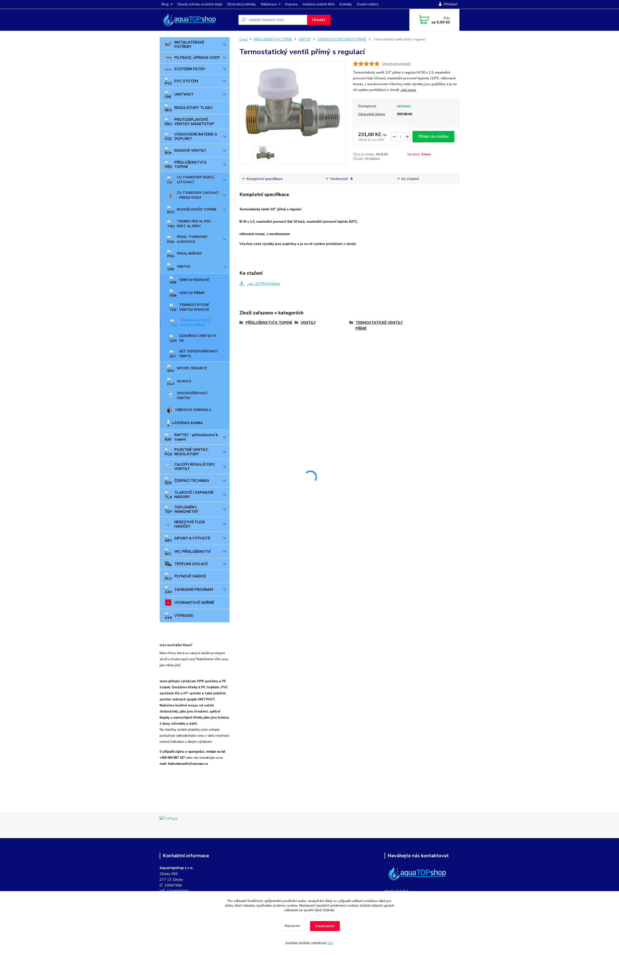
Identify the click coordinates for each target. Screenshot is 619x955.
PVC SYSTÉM (186, 81)
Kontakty (345, 4)
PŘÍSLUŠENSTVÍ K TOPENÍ (190, 164)
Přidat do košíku (433, 136)
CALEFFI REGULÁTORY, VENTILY (194, 466)
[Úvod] (197, 20)
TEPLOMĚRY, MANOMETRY (186, 509)
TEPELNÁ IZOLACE (191, 563)
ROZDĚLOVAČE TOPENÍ (196, 209)
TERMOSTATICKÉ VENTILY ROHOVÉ (194, 307)
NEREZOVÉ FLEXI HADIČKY (189, 524)
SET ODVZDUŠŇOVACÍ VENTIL (198, 353)
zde (330, 943)
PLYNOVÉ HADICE (190, 576)
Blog (165, 4)
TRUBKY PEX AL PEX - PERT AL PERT (195, 223)
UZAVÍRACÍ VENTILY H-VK (198, 338)
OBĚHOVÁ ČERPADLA (193, 410)
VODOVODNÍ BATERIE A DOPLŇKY (195, 136)
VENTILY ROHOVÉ (194, 280)
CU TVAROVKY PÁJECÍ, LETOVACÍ (195, 179)
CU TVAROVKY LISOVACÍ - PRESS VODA (198, 195)
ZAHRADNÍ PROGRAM (193, 589)
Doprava (291, 4)
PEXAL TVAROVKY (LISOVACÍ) (192, 239)
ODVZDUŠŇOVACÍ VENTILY (192, 395)
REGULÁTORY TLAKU (193, 107)
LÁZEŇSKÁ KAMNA (187, 423)
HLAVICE (184, 381)
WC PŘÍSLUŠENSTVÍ (192, 551)
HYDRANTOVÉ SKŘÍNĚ (194, 602)
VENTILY (184, 266)
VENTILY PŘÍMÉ (191, 293)
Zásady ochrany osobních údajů (199, 4)
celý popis (408, 90)
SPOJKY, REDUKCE (192, 368)
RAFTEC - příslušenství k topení (196, 437)
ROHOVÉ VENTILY (190, 150)
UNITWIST (183, 94)
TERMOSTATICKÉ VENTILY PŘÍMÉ (195, 322)
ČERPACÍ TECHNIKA (191, 480)
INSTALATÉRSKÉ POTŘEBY (189, 44)
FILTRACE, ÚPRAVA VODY (197, 57)
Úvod (243, 39)
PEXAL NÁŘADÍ (189, 253)
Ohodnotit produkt (396, 63)
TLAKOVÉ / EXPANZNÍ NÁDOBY (193, 494)
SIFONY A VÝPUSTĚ (192, 538)
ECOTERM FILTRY (189, 69)
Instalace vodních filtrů (318, 4)
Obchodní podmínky (241, 4)
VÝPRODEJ (183, 615)
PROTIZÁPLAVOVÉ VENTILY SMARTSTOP (194, 121)
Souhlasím (325, 926)
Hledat (318, 20)
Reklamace (268, 4)
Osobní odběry (367, 4)
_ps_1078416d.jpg (263, 283)
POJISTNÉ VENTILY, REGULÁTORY (191, 451)
